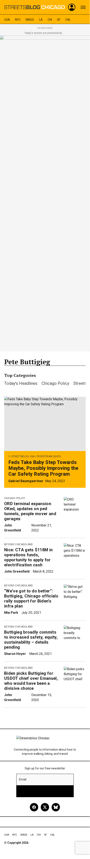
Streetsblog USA (23, 456)
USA (7, 19)
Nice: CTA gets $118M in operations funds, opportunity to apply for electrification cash (28, 557)
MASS (30, 19)
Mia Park (11, 613)
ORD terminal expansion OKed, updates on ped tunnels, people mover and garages (30, 511)
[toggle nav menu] (83, 7)
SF (58, 19)
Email (22, 779)
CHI (50, 19)
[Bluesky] (56, 807)
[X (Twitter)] (45, 807)
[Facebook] (34, 807)
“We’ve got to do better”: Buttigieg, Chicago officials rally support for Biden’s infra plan (31, 598)
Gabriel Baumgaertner (25, 481)
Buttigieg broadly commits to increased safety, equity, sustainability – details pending (31, 640)
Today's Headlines (20, 383)
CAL (68, 19)
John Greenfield (16, 571)
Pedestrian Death (49, 456)
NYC (18, 19)
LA (41, 19)
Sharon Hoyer (15, 654)
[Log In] (72, 7)
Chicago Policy (55, 383)
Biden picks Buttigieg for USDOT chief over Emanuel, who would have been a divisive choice (31, 681)
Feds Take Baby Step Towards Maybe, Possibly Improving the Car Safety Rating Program (43, 468)
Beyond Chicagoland (18, 544)
